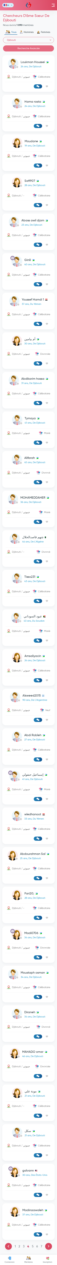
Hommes (29, 32)
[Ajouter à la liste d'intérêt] (47, 86)
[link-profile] (28, 64)
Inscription (47, 1262)
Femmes (45, 32)
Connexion (9, 1262)
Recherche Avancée (28, 48)
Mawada (28, 5)
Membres (28, 1262)
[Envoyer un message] (38, 86)
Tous (13, 32)
